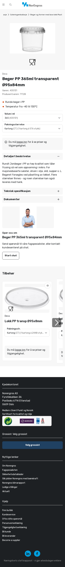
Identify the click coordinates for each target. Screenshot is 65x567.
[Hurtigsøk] (10, 4)
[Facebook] (37, 554)
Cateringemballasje (18, 15)
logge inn (21, 141)
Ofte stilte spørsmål (12, 519)
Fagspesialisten (10, 470)
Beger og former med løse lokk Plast (46, 15)
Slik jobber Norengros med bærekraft (20, 478)
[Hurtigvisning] (48, 286)
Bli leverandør (8, 536)
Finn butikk (7, 510)
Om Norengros (9, 465)
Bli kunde (6, 531)
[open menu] (3, 4)
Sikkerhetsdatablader (12, 474)
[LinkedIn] (28, 554)
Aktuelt (6, 491)
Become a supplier (11, 540)
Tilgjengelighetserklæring (14, 527)
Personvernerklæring (12, 523)
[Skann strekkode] (61, 4)
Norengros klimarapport (13, 483)
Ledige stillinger (9, 487)
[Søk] (53, 4)
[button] (32, 156)
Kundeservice (8, 514)
